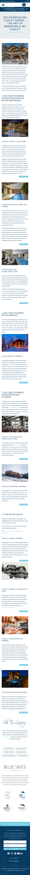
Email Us (23, 824)
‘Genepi (10, 407)
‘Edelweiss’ (17, 407)
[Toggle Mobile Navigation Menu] (28, 5)
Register (15, 848)
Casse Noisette (9, 748)
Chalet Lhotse (21, 752)
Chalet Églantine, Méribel (14, 486)
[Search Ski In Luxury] (24, 4)
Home (3, 7)
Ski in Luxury (14, 858)
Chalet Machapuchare (9, 755)
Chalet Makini (23, 755)
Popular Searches (14, 861)
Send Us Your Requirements (8, 1)
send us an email (7, 736)
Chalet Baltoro (9, 752)
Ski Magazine (10, 7)
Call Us (14, 824)
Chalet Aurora (21, 748)
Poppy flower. (17, 445)
